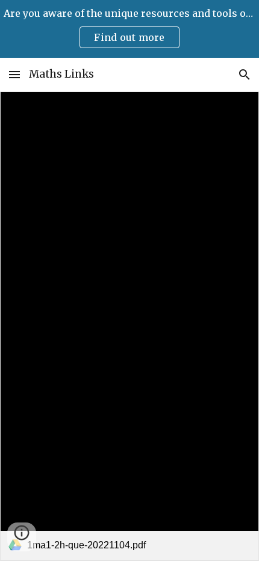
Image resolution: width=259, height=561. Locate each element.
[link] (129, 325)
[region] (129, 29)
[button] (14, 74)
